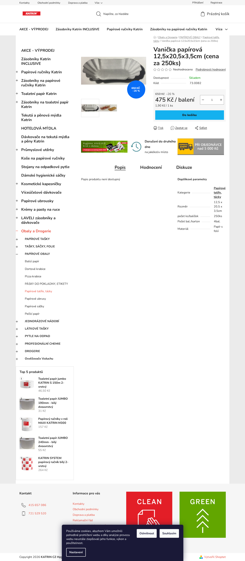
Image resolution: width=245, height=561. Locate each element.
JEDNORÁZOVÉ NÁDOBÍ (42, 321)
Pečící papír (32, 314)
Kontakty (24, 3)
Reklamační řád (83, 520)
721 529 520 (37, 513)
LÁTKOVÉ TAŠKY (37, 329)
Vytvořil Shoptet (215, 557)
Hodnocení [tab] (151, 167)
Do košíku (189, 115)
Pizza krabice (33, 276)
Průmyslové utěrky (37, 149)
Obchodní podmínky (49, 3)
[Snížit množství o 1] (203, 99)
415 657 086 (37, 505)
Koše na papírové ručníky (43, 158)
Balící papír (32, 261)
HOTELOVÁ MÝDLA (38, 128)
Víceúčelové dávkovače (41, 192)
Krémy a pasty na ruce (40, 209)
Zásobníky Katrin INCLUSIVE (36, 61)
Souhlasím (169, 533)
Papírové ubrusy (35, 299)
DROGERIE (32, 351)
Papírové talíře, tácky (38, 291)
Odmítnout (146, 533)
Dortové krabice (35, 269)
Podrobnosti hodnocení (211, 70)
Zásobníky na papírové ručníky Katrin (40, 83)
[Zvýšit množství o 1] (221, 99)
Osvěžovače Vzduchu (39, 359)
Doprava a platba (77, 3)
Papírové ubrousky (37, 200)
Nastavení (76, 552)
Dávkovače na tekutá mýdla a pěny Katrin (45, 139)
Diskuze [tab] (184, 167)
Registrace (216, 2)
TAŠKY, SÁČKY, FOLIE (40, 246)
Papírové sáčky (34, 306)
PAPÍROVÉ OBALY (37, 254)
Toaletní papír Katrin (39, 93)
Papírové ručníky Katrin (41, 72)
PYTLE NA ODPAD (37, 336)
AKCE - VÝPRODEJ (37, 50)
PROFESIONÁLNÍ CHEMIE (43, 344)
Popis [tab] (120, 167)
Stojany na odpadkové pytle (45, 166)
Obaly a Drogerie (36, 231)
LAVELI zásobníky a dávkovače (38, 220)
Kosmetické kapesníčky (41, 183)
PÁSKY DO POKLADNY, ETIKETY (46, 284)
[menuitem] (34, 29)
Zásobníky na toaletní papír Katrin (45, 104)
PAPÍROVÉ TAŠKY (37, 239)
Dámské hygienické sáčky (43, 175)
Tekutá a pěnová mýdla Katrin (41, 117)
